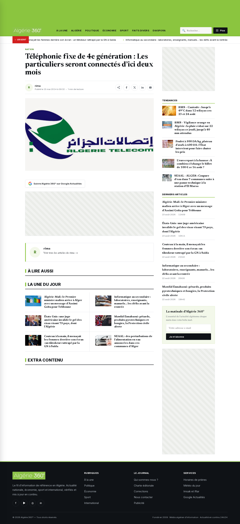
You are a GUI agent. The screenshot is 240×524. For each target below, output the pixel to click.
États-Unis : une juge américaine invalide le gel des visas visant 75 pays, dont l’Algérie (187, 227)
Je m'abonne (176, 336)
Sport (124, 30)
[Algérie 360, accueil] (27, 30)
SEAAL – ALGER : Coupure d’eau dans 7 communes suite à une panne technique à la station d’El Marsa (194, 181)
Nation (29, 49)
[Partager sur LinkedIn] (142, 87)
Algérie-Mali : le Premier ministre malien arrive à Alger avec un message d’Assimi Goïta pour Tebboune (187, 206)
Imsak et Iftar (191, 491)
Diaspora (159, 30)
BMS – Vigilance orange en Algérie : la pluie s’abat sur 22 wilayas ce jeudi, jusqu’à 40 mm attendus (193, 127)
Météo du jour (191, 485)
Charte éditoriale (144, 485)
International (91, 503)
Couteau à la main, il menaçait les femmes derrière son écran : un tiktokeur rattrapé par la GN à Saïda (185, 248)
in (41, 503)
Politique (92, 30)
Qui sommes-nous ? (146, 479)
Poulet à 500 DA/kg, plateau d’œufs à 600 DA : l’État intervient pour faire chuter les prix (194, 146)
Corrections (141, 491)
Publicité (139, 503)
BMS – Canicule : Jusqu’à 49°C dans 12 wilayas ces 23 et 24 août (195, 111)
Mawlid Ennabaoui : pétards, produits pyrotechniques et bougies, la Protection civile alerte (188, 291)
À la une (61, 30)
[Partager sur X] (134, 87)
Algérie (76, 30)
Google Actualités (194, 497)
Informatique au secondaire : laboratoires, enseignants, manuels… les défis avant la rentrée (149, 39)
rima (38, 85)
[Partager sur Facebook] (126, 87)
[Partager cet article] (118, 87)
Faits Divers (140, 30)
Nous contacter (143, 497)
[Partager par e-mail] (150, 87)
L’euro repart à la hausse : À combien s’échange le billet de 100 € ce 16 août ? (194, 164)
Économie (109, 30)
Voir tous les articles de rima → (60, 252)
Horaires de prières (195, 479)
